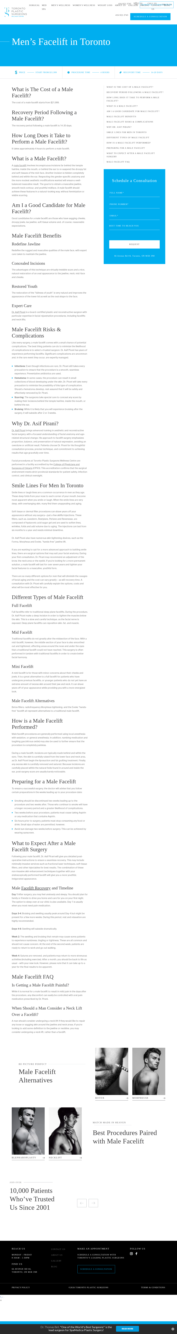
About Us (57, 1255)
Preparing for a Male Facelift (126, 148)
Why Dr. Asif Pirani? (119, 127)
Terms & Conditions (153, 1288)
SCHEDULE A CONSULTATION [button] (156, 5)
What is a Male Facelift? (122, 106)
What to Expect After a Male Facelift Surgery (131, 155)
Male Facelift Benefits (121, 117)
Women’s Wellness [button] (84, 5)
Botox (100, 1098)
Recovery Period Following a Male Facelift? (135, 92)
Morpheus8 (140, 1098)
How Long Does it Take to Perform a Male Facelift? (133, 99)
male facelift (20, 165)
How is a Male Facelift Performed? (129, 143)
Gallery (56, 1261)
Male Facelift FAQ (118, 162)
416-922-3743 (121, 15)
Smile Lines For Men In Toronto (127, 132)
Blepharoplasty (24, 1157)
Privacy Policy (21, 1288)
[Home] (15, 12)
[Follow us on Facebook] (137, 1254)
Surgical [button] (34, 5)
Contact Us (58, 1249)
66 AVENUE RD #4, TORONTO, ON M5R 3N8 (24, 1270)
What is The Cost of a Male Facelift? (130, 87)
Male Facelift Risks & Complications (130, 122)
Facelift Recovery (36, 888)
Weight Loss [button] (105, 5)
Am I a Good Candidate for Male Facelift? (133, 111)
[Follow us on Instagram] (132, 1254)
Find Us (17, 1264)
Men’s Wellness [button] (60, 5)
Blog (54, 1267)
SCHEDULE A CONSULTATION (150, 17)
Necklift (55, 1157)
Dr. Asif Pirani (18, 312)
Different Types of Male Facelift (128, 138)
